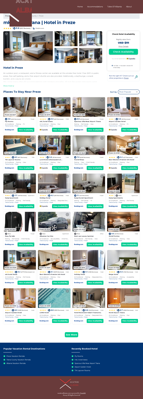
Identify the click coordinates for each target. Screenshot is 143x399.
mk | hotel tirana (46, 121)
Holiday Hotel (45, 198)
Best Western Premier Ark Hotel (121, 160)
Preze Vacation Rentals (15, 356)
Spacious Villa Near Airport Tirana (87, 121)
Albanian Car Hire (46, 236)
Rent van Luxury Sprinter (84, 236)
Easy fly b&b (10, 236)
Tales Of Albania (114, 7)
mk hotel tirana (11, 274)
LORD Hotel (44, 312)
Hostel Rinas (79, 160)
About (129, 7)
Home (80, 7)
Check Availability (123, 51)
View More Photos (13, 58)
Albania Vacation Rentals (16, 363)
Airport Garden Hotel (117, 121)
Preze (16, 126)
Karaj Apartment (11, 198)
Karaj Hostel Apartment (83, 198)
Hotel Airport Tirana (117, 312)
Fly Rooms (9, 121)
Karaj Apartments (116, 198)
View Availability (26, 130)
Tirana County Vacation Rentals (18, 360)
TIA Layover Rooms (12, 160)
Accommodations (95, 7)
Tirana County (9, 126)
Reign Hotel (113, 274)
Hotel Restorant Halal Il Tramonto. (87, 312)
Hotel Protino (114, 236)
